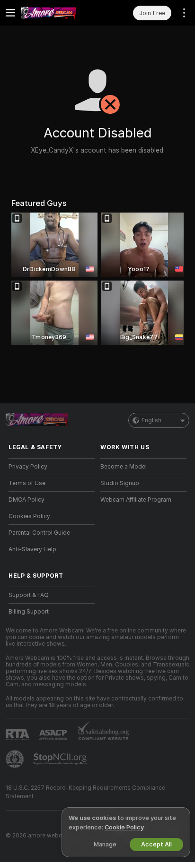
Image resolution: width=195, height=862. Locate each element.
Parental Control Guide (39, 532)
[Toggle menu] (10, 13)
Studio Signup (119, 483)
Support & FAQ (29, 595)
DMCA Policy (26, 499)
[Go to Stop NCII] (61, 759)
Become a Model (123, 466)
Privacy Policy (28, 466)
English (151, 420)
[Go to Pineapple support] (16, 759)
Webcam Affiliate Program (135, 499)
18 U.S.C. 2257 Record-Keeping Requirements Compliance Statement (85, 792)
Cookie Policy (124, 827)
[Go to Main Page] (59, 13)
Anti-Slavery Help (32, 549)
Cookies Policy (29, 516)
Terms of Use (27, 483)
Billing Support (29, 611)
